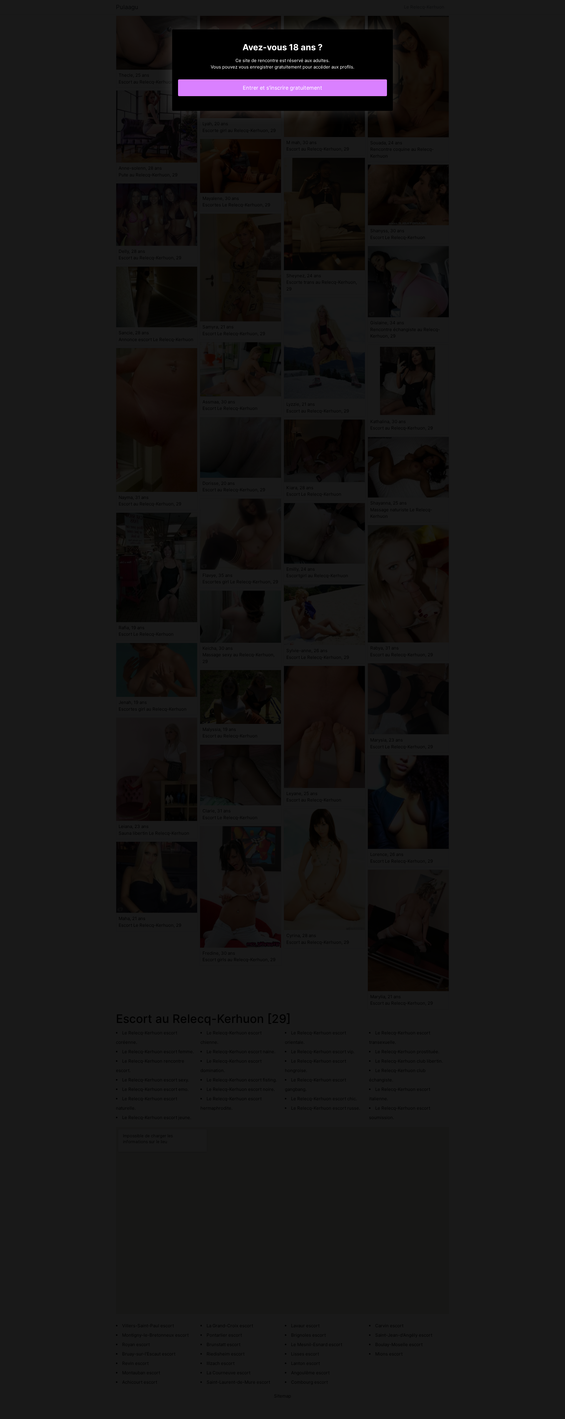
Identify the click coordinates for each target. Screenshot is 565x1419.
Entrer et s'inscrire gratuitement (282, 88)
